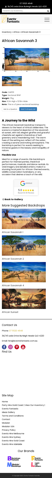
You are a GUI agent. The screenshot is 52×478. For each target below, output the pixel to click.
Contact (6, 419)
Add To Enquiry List (28, 109)
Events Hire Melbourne (13, 433)
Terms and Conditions (13, 415)
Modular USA (8, 426)
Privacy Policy (9, 430)
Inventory (6, 32)
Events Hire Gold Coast (13, 440)
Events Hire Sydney (11, 437)
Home (5, 401)
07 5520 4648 (26, 3)
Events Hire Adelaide (12, 444)
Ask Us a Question (10, 109)
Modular (6, 422)
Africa (16, 32)
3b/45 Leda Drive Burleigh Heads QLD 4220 (27, 6)
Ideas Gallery (8, 412)
